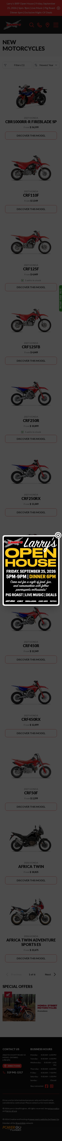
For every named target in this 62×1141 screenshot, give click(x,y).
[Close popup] (58, 535)
